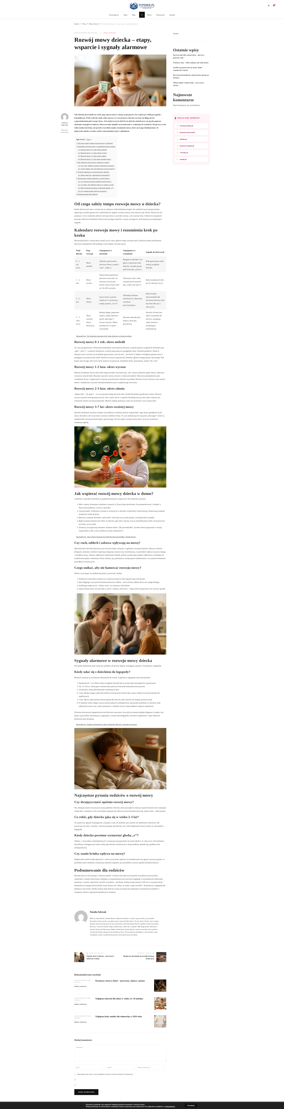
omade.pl (183, 159)
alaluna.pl (183, 139)
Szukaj (175, 33)
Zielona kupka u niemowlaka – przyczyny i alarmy (188, 84)
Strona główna (114, 15)
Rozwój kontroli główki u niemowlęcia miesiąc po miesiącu (191, 76)
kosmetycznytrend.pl (187, 132)
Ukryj (88, 139)
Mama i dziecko (110, 32)
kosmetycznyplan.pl (187, 146)
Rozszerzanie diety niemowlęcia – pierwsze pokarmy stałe (188, 56)
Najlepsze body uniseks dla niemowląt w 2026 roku (118, 1016)
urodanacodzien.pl (186, 126)
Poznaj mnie (160, 15)
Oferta (149, 15)
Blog (133, 15)
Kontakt (172, 15)
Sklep (125, 15)
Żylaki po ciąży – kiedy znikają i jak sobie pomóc (191, 63)
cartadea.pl (184, 152)
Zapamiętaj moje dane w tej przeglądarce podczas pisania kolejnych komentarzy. (105, 1074)
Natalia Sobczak (64, 124)
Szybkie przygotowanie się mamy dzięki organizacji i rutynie (187, 69)
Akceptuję (191, 1105)
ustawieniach (170, 1107)
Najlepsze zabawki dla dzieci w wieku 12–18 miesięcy (119, 998)
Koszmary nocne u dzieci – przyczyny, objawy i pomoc (120, 981)
